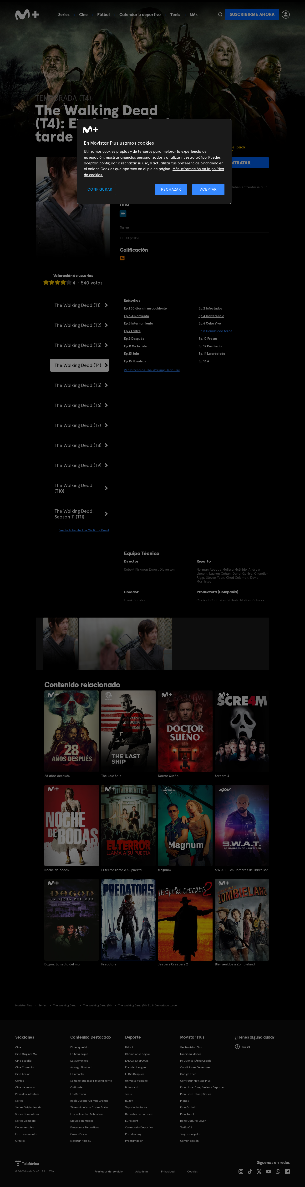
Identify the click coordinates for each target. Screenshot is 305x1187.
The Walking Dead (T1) (78, 305)
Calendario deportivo (140, 14)
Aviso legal (141, 1171)
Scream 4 (222, 776)
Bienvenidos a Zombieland (235, 964)
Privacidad (168, 1171)
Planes (184, 1100)
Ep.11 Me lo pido (135, 346)
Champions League (137, 1054)
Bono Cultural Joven (193, 1120)
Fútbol (103, 14)
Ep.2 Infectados (210, 308)
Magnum (164, 870)
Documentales (24, 1127)
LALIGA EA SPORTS (136, 1060)
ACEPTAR (208, 189)
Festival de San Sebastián (86, 1114)
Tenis (175, 14)
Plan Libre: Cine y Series (195, 1094)
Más (194, 14)
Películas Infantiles (27, 1094)
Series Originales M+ (28, 1107)
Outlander (77, 1087)
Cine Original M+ (26, 1054)
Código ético (188, 1074)
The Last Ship (111, 776)
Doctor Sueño (168, 776)
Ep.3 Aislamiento (136, 316)
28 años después (57, 776)
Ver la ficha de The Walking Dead (84, 530)
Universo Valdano (136, 1080)
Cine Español (23, 1060)
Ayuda (246, 1046)
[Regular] (57, 282)
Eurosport (131, 1120)
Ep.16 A (203, 361)
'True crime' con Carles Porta (89, 1107)
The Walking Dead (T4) (78, 365)
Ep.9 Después (134, 338)
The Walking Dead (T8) (78, 445)
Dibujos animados (81, 1120)
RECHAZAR (171, 189)
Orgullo (20, 1140)
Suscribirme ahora (252, 14)
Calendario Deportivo (139, 1127)
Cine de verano (25, 1087)
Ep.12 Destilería (210, 346)
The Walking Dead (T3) (78, 345)
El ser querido (79, 1047)
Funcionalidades (190, 1054)
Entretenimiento (25, 1134)
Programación (134, 1140)
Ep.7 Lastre (132, 331)
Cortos (19, 1080)
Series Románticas (27, 1114)
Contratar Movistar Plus (195, 1080)
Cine (83, 14)
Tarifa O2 (186, 1127)
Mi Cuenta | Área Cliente (196, 1060)
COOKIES (192, 1171)
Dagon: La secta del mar (62, 964)
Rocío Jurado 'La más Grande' (89, 1100)
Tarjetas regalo (189, 1134)
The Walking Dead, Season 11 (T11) (74, 514)
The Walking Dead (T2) (78, 325)
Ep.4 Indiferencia (211, 316)
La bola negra (79, 1054)
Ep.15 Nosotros (135, 361)
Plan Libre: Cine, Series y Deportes (202, 1087)
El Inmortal (77, 1074)
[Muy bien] (68, 282)
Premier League (135, 1067)
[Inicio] (27, 14)
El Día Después (134, 1074)
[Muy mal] (46, 282)
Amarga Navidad (81, 1067)
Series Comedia (25, 1120)
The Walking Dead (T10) (73, 488)
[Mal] (51, 282)
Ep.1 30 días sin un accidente (145, 308)
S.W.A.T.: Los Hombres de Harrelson (242, 870)
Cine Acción (22, 1074)
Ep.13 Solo (131, 353)
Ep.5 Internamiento (138, 323)
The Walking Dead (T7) (78, 425)
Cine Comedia (24, 1067)
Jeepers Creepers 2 (173, 964)
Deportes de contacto (139, 1114)
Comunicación (189, 1140)
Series (64, 14)
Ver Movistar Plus (191, 1047)
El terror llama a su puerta (121, 870)
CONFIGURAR (99, 189)
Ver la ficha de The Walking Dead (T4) (152, 370)
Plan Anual (187, 1114)
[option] (61, 644)
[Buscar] (220, 14)
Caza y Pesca (78, 1134)
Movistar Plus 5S (80, 1140)
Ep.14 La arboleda (211, 353)
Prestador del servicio (109, 1171)
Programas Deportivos (84, 1127)
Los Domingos (79, 1060)
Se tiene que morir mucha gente (91, 1080)
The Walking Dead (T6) (78, 405)
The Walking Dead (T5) (78, 385)
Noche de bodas (56, 870)
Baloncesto (132, 1087)
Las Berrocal (78, 1094)
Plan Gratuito (188, 1107)
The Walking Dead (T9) (78, 465)
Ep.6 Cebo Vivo (209, 323)
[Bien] (63, 282)
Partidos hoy (133, 1134)
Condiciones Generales (195, 1067)
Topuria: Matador (136, 1107)
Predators (108, 964)
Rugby (129, 1100)
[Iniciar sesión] (286, 14)
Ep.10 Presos (207, 338)
